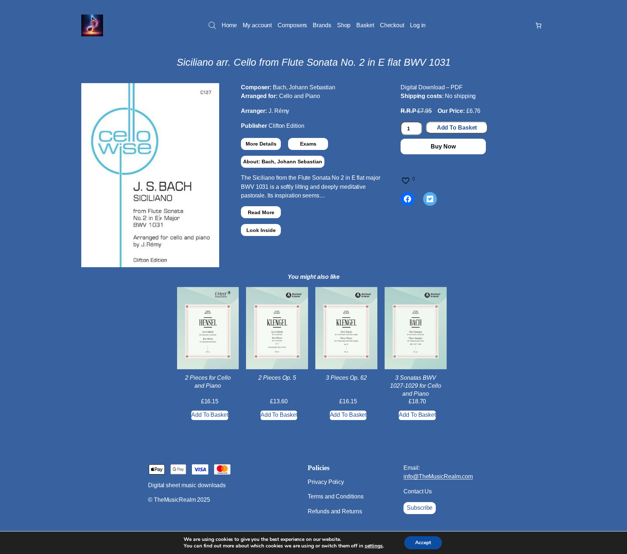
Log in (418, 25)
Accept (423, 542)
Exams (308, 144)
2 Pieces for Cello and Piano (208, 382)
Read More (261, 212)
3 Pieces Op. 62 (346, 378)
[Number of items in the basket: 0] (538, 25)
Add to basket (457, 128)
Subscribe (420, 508)
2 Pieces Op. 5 (277, 378)
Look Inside (261, 230)
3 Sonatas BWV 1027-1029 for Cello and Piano (415, 386)
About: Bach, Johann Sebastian (282, 161)
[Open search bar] (212, 25)
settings (374, 546)
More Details (261, 144)
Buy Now (443, 146)
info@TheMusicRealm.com (438, 476)
